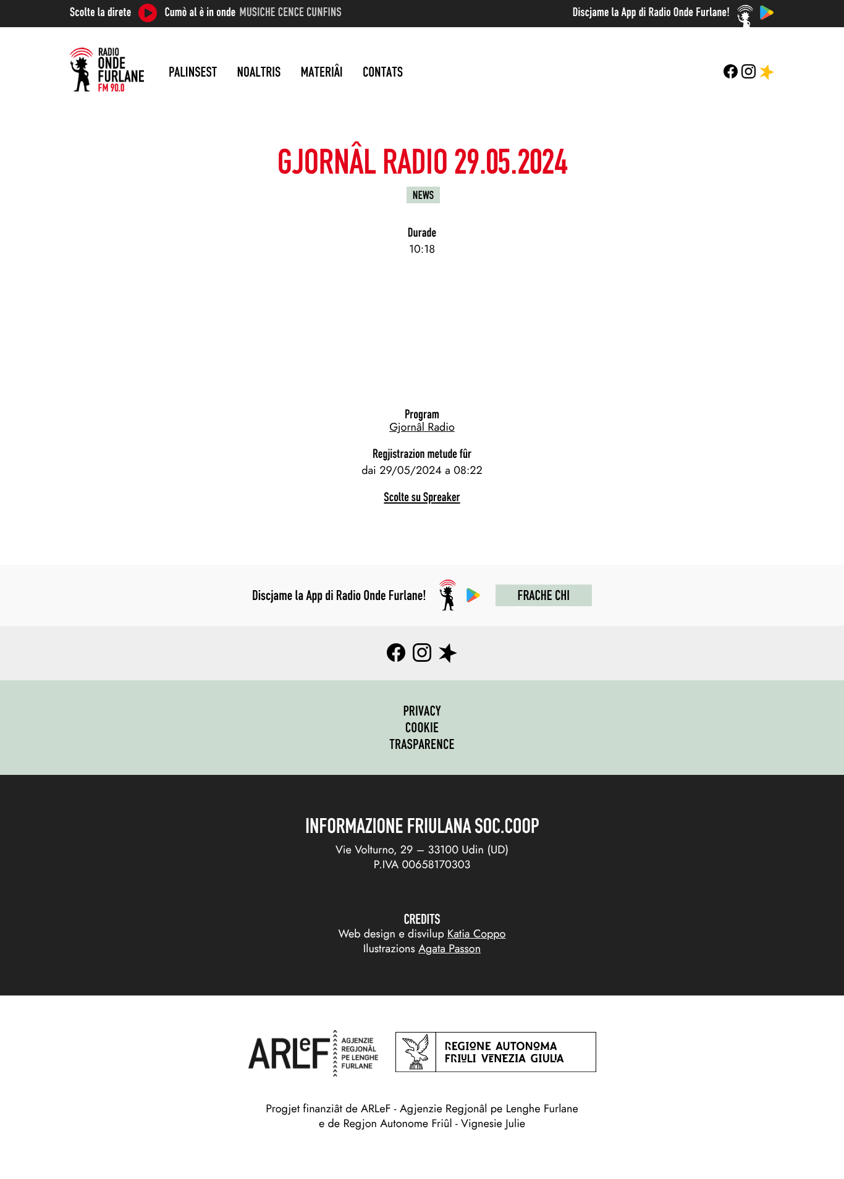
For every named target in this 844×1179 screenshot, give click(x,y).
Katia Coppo (476, 934)
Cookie (422, 727)
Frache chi (544, 595)
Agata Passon (449, 948)
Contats (383, 71)
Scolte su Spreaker (422, 497)
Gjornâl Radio (422, 427)
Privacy (422, 710)
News (423, 195)
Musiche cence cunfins (291, 12)
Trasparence (422, 744)
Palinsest (193, 71)
